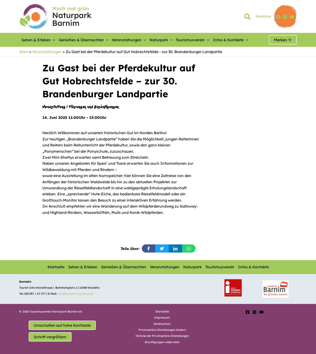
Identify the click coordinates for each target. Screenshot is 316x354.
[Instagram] (285, 17)
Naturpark (158, 40)
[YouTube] (292, 17)
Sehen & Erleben (36, 40)
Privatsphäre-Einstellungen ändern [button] (162, 330)
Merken (281, 40)
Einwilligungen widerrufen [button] (162, 342)
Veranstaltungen (126, 40)
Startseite (56, 267)
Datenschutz (162, 324)
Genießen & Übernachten (81, 40)
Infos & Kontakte (228, 40)
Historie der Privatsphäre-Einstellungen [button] (162, 336)
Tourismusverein (190, 40)
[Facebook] (278, 17)
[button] (247, 17)
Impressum (162, 317)
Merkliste (263, 16)
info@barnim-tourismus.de (76, 293)
